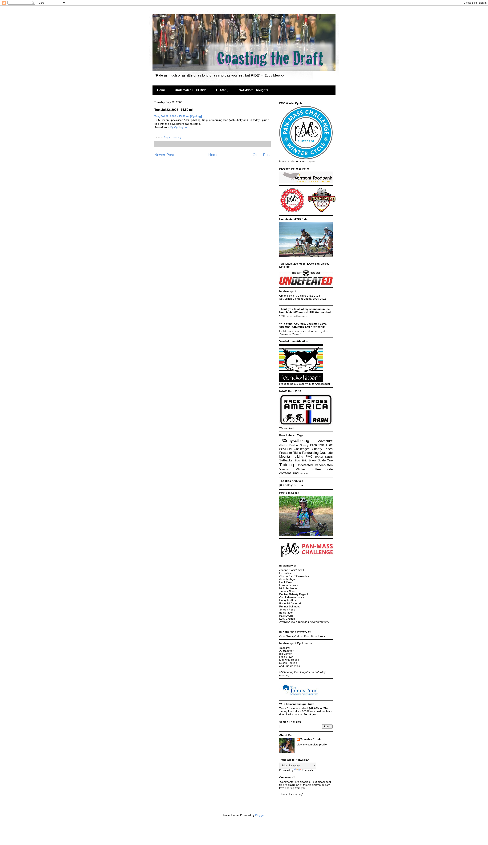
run (301, 473)
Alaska (283, 445)
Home (161, 90)
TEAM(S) (222, 90)
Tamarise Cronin (311, 739)
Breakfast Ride (321, 445)
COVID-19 (285, 449)
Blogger (259, 815)
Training (176, 137)
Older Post (262, 155)
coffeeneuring (289, 473)
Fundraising (310, 453)
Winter (300, 469)
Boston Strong (298, 445)
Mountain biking (291, 456)
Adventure (325, 441)
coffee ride (322, 469)
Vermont (284, 469)
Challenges (302, 449)
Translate (307, 770)
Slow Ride (301, 460)
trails (306, 473)
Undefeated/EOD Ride (190, 90)
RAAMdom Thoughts (253, 90)
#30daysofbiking (294, 440)
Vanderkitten (324, 465)
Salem (329, 456)
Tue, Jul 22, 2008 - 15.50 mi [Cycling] (178, 116)
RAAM (319, 456)
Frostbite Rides (290, 453)
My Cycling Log (179, 127)
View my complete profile (312, 744)
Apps (167, 137)
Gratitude (326, 453)
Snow (312, 460)
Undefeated (304, 465)
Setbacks (286, 460)
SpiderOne (325, 460)
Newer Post (164, 155)
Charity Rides (322, 449)
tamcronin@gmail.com (316, 784)
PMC (309, 456)
